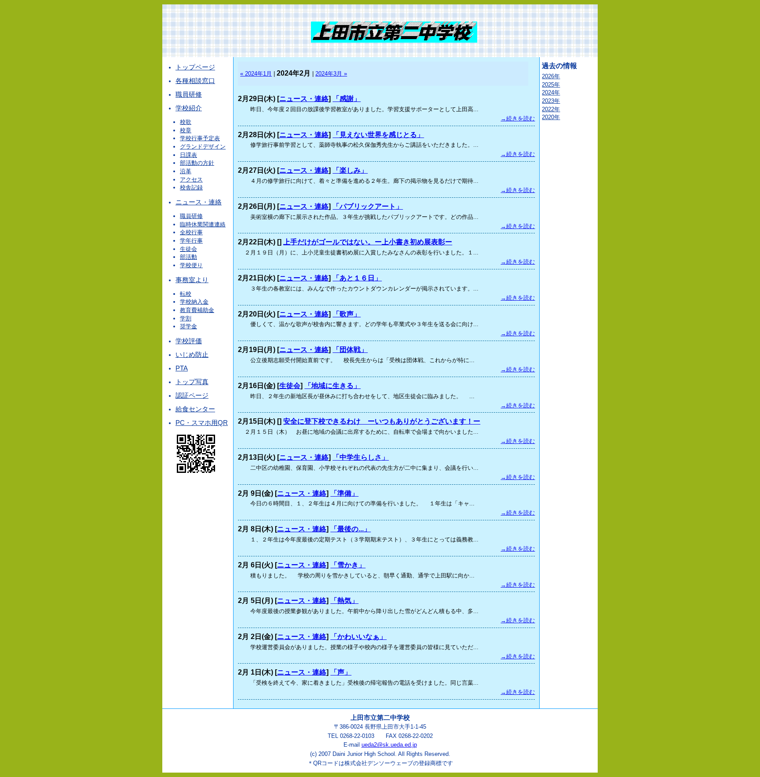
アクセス (191, 179)
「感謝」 (346, 98)
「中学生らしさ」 (360, 457)
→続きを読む (518, 118)
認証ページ (191, 395)
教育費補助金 (197, 310)
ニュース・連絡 (198, 202)
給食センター (195, 409)
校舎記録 (191, 187)
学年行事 (191, 240)
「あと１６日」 (357, 278)
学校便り (191, 265)
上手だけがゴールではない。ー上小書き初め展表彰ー (367, 242)
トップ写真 (191, 381)
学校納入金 (194, 301)
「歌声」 (346, 314)
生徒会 (188, 249)
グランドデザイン (203, 146)
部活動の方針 (197, 163)
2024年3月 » (331, 73)
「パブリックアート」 (367, 206)
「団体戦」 (350, 349)
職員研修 (188, 94)
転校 (185, 293)
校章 (185, 130)
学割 (185, 318)
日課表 (188, 155)
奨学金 (188, 326)
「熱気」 (344, 600)
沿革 (185, 171)
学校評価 (188, 341)
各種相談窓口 (195, 80)
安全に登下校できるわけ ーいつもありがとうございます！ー (381, 421)
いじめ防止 (191, 354)
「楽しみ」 (350, 170)
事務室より (191, 279)
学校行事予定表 (200, 138)
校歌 (185, 122)
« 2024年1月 (256, 73)
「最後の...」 (350, 529)
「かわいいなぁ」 (358, 636)
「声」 (340, 672)
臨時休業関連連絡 (203, 224)
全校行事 (191, 232)
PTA (181, 368)
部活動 (188, 257)
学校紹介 (188, 108)
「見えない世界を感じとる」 (378, 134)
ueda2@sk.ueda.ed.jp (389, 744)
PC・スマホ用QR (201, 422)
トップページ (195, 67)
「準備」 (344, 493)
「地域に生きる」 (332, 385)
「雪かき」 (347, 565)
